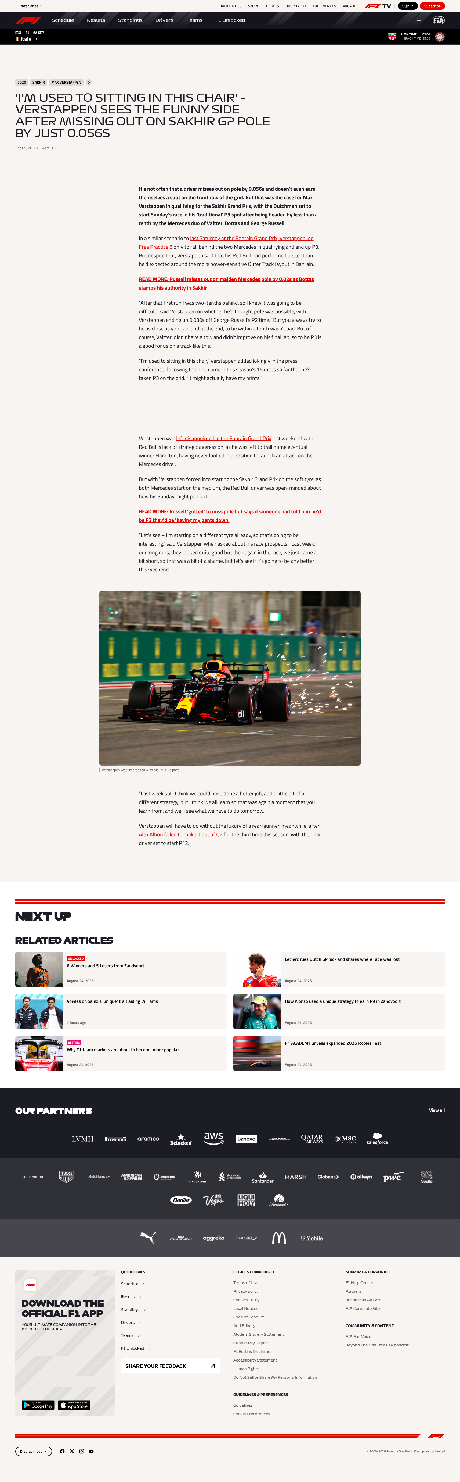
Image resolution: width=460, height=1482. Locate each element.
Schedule (63, 20)
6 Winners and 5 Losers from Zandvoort (105, 965)
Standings (130, 20)
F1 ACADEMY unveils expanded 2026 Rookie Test (333, 1043)
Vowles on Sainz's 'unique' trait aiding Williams (112, 1001)
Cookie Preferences (251, 1414)
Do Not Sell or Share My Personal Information (275, 1377)
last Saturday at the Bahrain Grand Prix (233, 238)
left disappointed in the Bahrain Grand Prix (223, 438)
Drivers (164, 20)
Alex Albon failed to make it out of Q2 (181, 834)
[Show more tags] (89, 82)
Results (96, 20)
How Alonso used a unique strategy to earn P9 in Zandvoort (343, 1001)
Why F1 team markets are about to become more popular (123, 1049)
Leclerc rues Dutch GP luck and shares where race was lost (342, 959)
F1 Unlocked (230, 20)
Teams (194, 20)
